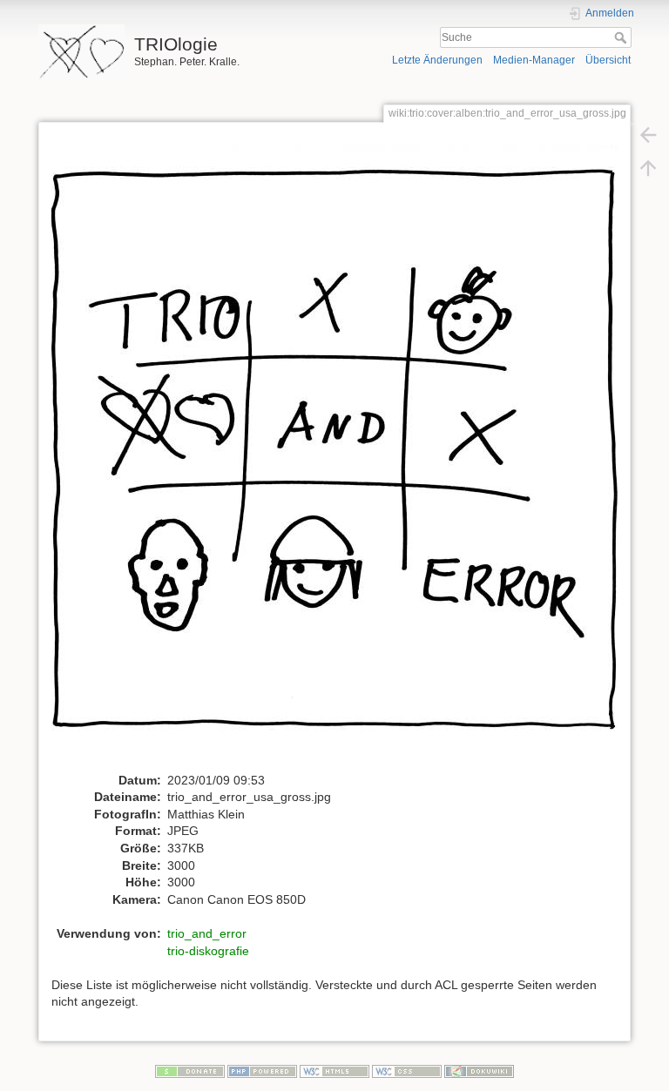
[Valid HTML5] (334, 1071)
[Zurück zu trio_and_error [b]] (648, 134)
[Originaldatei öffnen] (343, 458)
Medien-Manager (534, 60)
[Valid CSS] (407, 1071)
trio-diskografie (208, 951)
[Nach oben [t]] (648, 167)
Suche (622, 37)
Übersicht (608, 60)
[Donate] (190, 1071)
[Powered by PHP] (262, 1071)
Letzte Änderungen (437, 60)
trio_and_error (207, 933)
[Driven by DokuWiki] (479, 1071)
